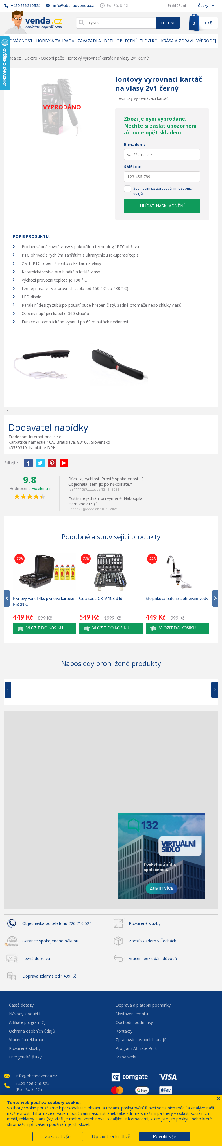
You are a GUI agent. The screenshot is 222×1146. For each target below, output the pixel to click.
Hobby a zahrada (55, 40)
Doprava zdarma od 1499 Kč (49, 976)
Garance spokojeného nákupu (50, 941)
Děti (108, 40)
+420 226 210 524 (25, 5)
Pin (52, 463)
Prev (12, 690)
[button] (44, 628)
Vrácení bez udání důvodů (153, 958)
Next (212, 690)
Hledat (168, 22)
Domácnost (19, 40)
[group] (44, 593)
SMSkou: (132, 166)
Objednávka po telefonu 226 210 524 (57, 923)
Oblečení (126, 40)
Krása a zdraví (177, 40)
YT (64, 463)
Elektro (149, 40)
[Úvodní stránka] (33, 22)
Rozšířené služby (144, 923)
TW (40, 463)
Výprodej (206, 40)
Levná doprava (36, 958)
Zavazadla (89, 40)
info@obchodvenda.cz (73, 5)
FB (28, 463)
